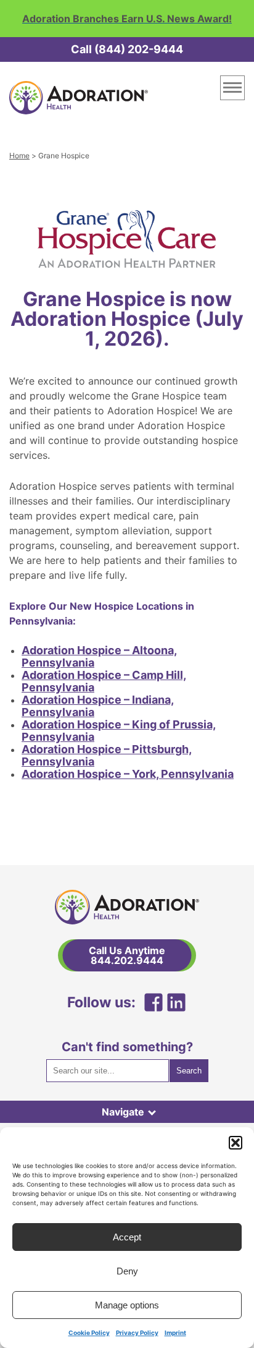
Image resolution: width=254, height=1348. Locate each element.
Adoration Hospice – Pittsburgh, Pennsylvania (107, 755)
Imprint (175, 1332)
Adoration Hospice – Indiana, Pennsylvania (98, 706)
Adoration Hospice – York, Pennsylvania (128, 773)
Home (19, 155)
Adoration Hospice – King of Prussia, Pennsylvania (119, 730)
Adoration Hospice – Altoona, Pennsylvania (99, 656)
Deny (127, 1271)
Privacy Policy (137, 1332)
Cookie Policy (89, 1332)
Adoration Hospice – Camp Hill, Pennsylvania (104, 681)
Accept (127, 1237)
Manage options (127, 1305)
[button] (235, 1143)
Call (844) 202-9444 (127, 49)
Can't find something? (127, 1047)
